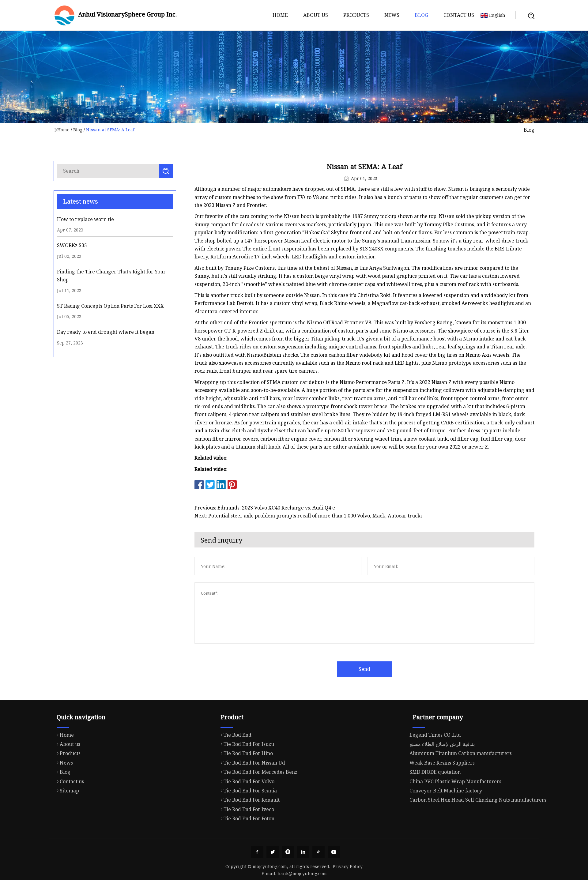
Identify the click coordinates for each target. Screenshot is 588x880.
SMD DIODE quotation (435, 772)
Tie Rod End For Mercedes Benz (260, 772)
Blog (421, 15)
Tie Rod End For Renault (252, 799)
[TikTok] (318, 852)
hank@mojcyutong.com (302, 873)
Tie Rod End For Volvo (249, 781)
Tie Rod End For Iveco (249, 809)
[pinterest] (288, 852)
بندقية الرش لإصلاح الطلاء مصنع (442, 744)
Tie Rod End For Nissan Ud (254, 762)
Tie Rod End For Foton (249, 818)
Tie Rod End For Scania (250, 790)
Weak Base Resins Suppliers (442, 762)
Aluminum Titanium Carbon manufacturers (460, 753)
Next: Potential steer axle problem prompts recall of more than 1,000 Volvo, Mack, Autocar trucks (308, 515)
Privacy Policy (348, 866)
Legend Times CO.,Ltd (435, 734)
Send (364, 669)
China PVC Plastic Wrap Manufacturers (455, 781)
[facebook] (257, 852)
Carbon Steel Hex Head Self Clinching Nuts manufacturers (477, 799)
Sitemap (69, 790)
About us (315, 15)
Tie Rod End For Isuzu (249, 744)
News (391, 15)
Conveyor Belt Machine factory (445, 790)
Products (356, 15)
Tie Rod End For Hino (248, 753)
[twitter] (272, 852)
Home (280, 15)
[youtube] (334, 852)
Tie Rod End (237, 734)
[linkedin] (303, 852)
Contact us (458, 15)
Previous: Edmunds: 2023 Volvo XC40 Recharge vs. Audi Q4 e (264, 507)
